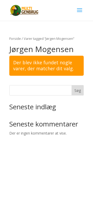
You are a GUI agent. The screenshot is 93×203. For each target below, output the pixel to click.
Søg (77, 90)
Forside (15, 38)
